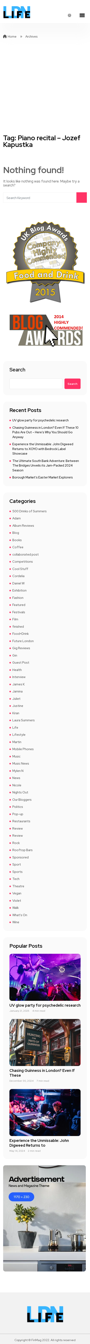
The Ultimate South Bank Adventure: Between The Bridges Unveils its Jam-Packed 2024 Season (45, 465)
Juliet (16, 699)
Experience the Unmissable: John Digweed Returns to (39, 1143)
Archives (31, 36)
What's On (19, 915)
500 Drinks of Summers (29, 511)
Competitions (22, 562)
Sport (16, 864)
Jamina (17, 691)
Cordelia (18, 576)
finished (18, 627)
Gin (14, 655)
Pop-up (17, 814)
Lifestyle (19, 735)
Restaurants (21, 821)
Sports (17, 872)
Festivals (18, 612)
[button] (82, 15)
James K (18, 684)
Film (15, 619)
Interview (19, 677)
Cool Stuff (20, 569)
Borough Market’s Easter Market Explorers (42, 477)
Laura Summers (23, 720)
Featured (18, 605)
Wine (15, 922)
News (16, 778)
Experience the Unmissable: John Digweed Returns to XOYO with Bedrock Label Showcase (42, 449)
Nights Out (20, 792)
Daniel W (18, 583)
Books (17, 540)
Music (16, 756)
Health (17, 670)
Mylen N (17, 771)
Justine (17, 706)
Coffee (17, 547)
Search (17, 370)
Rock (16, 843)
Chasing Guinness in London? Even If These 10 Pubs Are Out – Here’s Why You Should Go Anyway (45, 432)
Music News (20, 763)
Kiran (15, 713)
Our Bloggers (22, 800)
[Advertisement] (45, 86)
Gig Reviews (21, 648)
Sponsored (20, 857)
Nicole (16, 785)
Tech (15, 879)
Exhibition (19, 590)
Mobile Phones (23, 749)
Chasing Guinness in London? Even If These (42, 1073)
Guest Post (20, 663)
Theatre (18, 886)
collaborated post (25, 554)
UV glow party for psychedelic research (40, 420)
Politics (17, 807)
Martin (16, 742)
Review (17, 828)
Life (15, 728)
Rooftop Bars (22, 850)
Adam (16, 518)
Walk (15, 908)
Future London (23, 641)
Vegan (16, 893)
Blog (15, 533)
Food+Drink (20, 634)
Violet (16, 901)
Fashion (17, 598)
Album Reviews (23, 526)
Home (12, 36)
